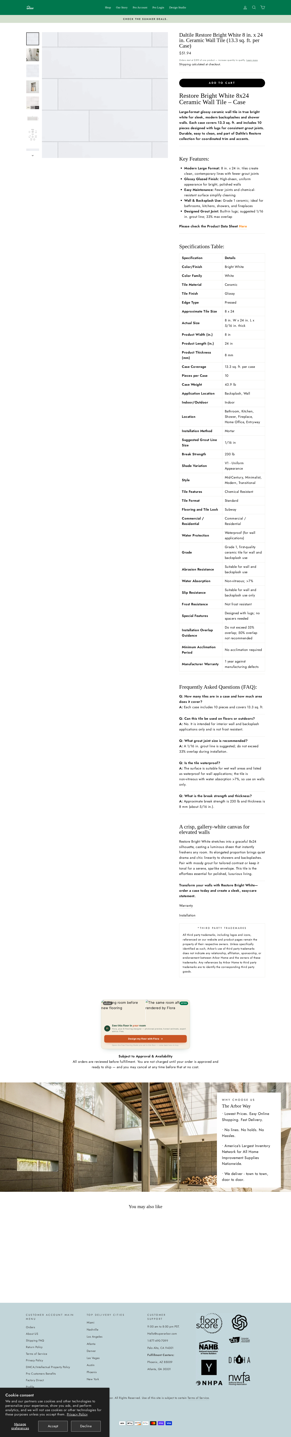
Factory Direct (35, 1380)
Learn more (252, 60)
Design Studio (177, 7)
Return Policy (34, 1347)
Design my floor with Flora (145, 1038)
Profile (30, 1387)
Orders (30, 1327)
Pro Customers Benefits (41, 1374)
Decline (86, 1426)
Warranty (186, 905)
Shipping (185, 64)
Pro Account (140, 7)
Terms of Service (36, 1354)
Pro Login (158, 7)
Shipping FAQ (35, 1340)
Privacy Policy (77, 1414)
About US (32, 1334)
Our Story (122, 7)
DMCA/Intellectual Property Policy (48, 1367)
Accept (53, 1426)
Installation (187, 915)
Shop (108, 7)
